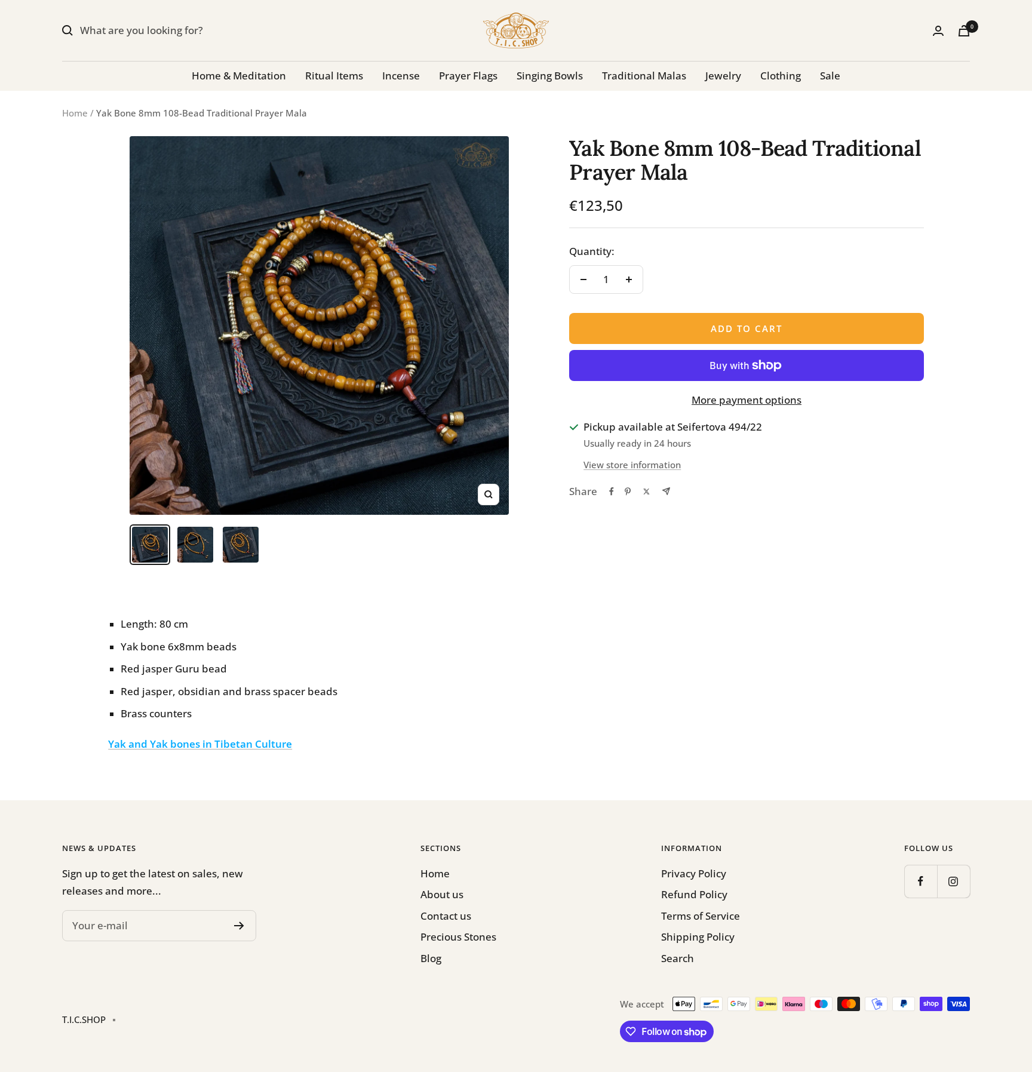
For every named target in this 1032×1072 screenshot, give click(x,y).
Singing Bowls (550, 75)
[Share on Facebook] (611, 491)
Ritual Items (334, 75)
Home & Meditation (239, 75)
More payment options (746, 400)
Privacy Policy (693, 873)
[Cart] (964, 30)
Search (677, 958)
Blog (430, 958)
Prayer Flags (468, 75)
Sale (830, 75)
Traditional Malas (644, 75)
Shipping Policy (698, 937)
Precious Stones (458, 937)
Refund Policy (694, 894)
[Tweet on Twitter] (646, 491)
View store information (632, 465)
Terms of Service (700, 916)
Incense (401, 75)
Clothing (780, 75)
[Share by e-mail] (666, 491)
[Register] (239, 926)
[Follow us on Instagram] (953, 881)
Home (75, 113)
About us (441, 894)
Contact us (445, 916)
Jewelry (723, 75)
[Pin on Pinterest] (628, 491)
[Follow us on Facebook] (920, 881)
